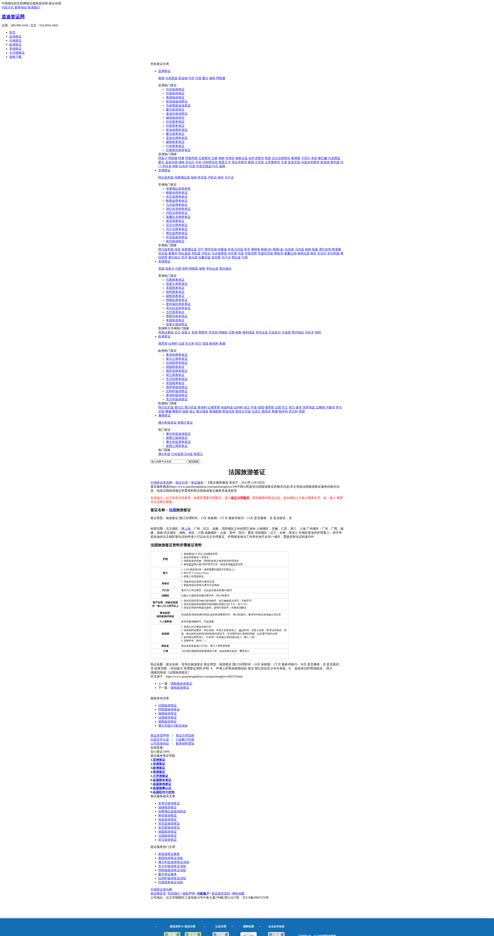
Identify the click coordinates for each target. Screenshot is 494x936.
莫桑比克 (290, 253)
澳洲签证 (164, 415)
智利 (185, 268)
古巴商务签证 (175, 312)
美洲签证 (15, 48)
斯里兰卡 (224, 162)
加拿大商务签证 (177, 283)
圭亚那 (286, 332)
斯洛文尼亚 (243, 411)
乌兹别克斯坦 (310, 162)
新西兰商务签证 (177, 446)
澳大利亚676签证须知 (173, 725)
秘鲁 (202, 268)
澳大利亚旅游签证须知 (173, 862)
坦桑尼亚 (204, 257)
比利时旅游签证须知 (172, 878)
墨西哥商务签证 (177, 316)
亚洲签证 (15, 36)
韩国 (268, 158)
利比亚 (196, 253)
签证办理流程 (185, 735)
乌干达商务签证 (177, 229)
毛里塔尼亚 (265, 253)
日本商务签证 (175, 146)
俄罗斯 (162, 343)
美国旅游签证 (175, 320)
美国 (161, 268)
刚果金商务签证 (177, 200)
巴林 (214, 158)
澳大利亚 (164, 454)
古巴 (177, 332)
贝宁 (201, 249)
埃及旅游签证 (167, 819)
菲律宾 (230, 158)
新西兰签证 (185, 422)
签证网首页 (158, 893)
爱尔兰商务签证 (177, 358)
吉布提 (289, 249)
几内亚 (299, 249)
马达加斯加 (219, 253)
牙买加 (213, 332)
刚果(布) (266, 249)
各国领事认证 (162, 788)
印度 (198, 78)
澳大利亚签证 (167, 422)
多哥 (247, 249)
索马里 (193, 257)
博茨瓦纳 (211, 249)
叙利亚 (335, 162)
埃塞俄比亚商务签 (178, 188)
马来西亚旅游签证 (178, 105)
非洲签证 (15, 40)
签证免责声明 (160, 735)
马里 (241, 253)
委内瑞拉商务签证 (178, 304)
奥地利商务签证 (177, 354)
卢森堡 (330, 407)
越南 (212, 78)
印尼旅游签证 (175, 89)
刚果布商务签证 (177, 192)
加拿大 (169, 268)
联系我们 (34, 7)
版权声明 (189, 893)
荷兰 (198, 343)
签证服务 (197, 482)
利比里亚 (184, 253)
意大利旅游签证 (177, 399)
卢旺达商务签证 (177, 213)
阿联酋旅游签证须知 (172, 870)
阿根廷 (193, 268)
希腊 (222, 343)
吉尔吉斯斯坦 (281, 158)
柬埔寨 (295, 158)
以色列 (183, 166)
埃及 (177, 249)
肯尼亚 (202, 177)
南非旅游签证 (175, 241)
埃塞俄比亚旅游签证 (172, 811)
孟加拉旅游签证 (177, 113)
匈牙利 (283, 411)
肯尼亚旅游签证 (177, 237)
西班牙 (266, 411)
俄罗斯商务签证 (177, 371)
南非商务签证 (175, 221)
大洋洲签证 (17, 52)
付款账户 (203, 893)
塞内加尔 (174, 257)
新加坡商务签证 (177, 129)
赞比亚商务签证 (177, 233)
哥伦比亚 (212, 268)
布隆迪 (222, 249)
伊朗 (175, 166)
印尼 (191, 78)
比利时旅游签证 (177, 391)
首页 (12, 32)
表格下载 (15, 56)
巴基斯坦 (204, 158)
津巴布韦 (325, 249)
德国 (261, 407)
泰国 (161, 78)
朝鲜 (221, 158)
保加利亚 (227, 407)
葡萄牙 (176, 411)
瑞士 (192, 411)
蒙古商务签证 (175, 134)
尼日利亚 (333, 253)
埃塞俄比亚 (182, 177)
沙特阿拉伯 (210, 162)
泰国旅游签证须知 (170, 858)
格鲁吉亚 (241, 158)
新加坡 (183, 78)
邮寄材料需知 (185, 743)
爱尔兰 (179, 407)
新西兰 (198, 454)
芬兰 (285, 407)
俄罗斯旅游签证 (177, 387)
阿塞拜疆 (191, 158)
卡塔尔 (305, 158)
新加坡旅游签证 (177, 101)
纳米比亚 (303, 253)
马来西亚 (171, 78)
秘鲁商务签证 (175, 296)
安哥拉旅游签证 (169, 803)
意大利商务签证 (177, 379)
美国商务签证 (175, 288)
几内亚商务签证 (177, 204)
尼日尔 (322, 253)
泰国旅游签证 (175, 97)
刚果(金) (278, 249)
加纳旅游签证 (167, 807)
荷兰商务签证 (175, 375)
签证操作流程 (220, 893)
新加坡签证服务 (169, 854)
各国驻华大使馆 (163, 792)
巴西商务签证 (175, 279)
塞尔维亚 (202, 411)
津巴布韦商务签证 (178, 208)
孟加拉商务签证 (177, 138)
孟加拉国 (171, 162)
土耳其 (259, 162)
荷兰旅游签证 (167, 839)
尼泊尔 (190, 162)
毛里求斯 (251, 253)
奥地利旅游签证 (177, 395)
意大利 (190, 343)
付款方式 (8, 7)
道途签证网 (13, 16)
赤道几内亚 (235, 249)
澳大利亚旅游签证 (178, 433)
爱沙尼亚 (190, 407)
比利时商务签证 (177, 362)
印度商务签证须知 (170, 882)
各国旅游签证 (162, 784)
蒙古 (205, 78)
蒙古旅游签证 (175, 109)
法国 (181, 343)
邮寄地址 (21, 7)
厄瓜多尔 (275, 332)
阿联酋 (220, 78)
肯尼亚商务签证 (177, 196)
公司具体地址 (160, 743)
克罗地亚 (309, 407)
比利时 (173, 343)
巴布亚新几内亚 (182, 454)
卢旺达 (212, 177)
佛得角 (255, 249)
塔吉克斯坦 (239, 162)
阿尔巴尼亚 (166, 407)
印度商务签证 (175, 125)
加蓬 (315, 249)
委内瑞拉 (225, 268)
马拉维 (232, 253)
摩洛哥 (278, 253)
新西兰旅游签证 (177, 437)
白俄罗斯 (214, 407)
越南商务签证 (175, 142)
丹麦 (254, 407)
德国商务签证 (175, 367)
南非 (221, 177)
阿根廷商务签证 (177, 300)
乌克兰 (256, 411)
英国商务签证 (175, 383)
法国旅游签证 (167, 705)
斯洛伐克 (228, 411)
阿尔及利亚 (166, 177)
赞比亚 (236, 257)
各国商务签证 (162, 780)
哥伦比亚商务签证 (178, 308)
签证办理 (181, 482)
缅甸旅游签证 (180, 687)
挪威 (168, 411)
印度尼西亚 (203, 166)
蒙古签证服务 (167, 874)
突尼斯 (216, 257)
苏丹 (184, 257)
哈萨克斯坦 (256, 158)
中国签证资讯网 (161, 482)
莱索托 (173, 253)
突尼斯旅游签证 (169, 827)
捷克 (299, 407)
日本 (198, 162)
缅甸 (181, 162)
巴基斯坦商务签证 (178, 150)
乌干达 (229, 177)
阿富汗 (162, 158)
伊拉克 (166, 166)
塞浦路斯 (215, 411)
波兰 (247, 407)
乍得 (245, 257)
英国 (205, 343)
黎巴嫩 (322, 158)
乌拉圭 (309, 332)
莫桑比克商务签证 (178, 217)
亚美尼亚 (294, 162)
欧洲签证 (15, 44)
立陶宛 (320, 407)
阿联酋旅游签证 (181, 683)
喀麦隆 (336, 249)
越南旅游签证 (175, 117)
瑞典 (185, 411)
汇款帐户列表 (185, 739)
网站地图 (238, 893)
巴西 (178, 268)
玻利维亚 (248, 332)
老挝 (314, 158)
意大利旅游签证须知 (172, 866)
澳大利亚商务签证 (178, 442)
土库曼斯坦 (272, 162)
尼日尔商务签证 (177, 225)
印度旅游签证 (175, 93)
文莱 (284, 162)
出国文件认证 (160, 739)
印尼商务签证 (175, 121)
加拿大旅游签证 (177, 324)
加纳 (194, 177)
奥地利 (213, 343)
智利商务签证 (175, 292)
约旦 (215, 166)
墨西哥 (203, 332)
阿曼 (181, 158)
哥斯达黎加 (166, 332)
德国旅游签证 (167, 721)
